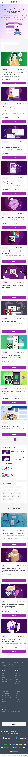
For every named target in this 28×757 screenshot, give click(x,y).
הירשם (14, 724)
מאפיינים (17, 47)
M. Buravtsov (6, 223)
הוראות (6, 47)
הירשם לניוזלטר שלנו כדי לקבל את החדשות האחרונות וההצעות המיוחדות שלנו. (11, 712)
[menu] (2, 2)
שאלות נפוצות (18, 691)
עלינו (16, 673)
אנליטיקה (5, 487)
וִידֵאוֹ (22, 47)
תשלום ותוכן (17, 675)
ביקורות (16, 685)
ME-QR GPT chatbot (7, 679)
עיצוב (17, 490)
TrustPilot (17, 683)
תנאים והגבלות (5, 695)
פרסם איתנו (4, 681)
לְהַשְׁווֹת (16, 679)
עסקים (12, 493)
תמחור (16, 677)
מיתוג (13, 496)
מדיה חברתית (6, 496)
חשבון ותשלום (5, 691)
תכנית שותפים (5, 677)
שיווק (4, 490)
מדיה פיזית (5, 493)
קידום (18, 487)
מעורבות (10, 490)
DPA (3, 705)
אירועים (19, 496)
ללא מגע (12, 487)
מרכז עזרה (17, 701)
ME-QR (2, 5)
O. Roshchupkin (6, 79)
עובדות (18, 493)
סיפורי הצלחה (18, 699)
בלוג (16, 695)
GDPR (3, 703)
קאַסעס (11, 47)
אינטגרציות (17, 681)
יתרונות (3, 673)
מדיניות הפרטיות (5, 693)
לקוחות (4, 499)
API (3, 675)
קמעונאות (11, 499)
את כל (2, 48)
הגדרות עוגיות (5, 701)
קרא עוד (14, 83)
